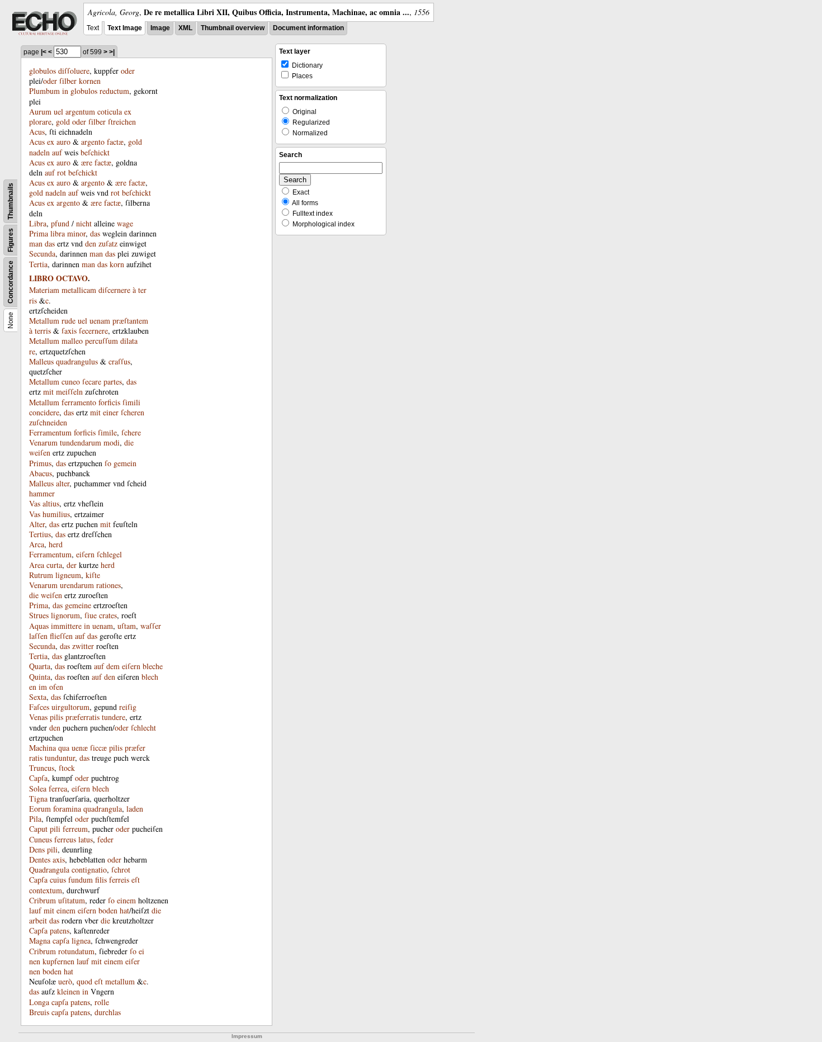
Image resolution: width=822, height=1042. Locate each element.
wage (125, 223)
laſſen (38, 636)
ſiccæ (98, 747)
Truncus (41, 767)
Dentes (39, 859)
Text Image (124, 28)
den (90, 243)
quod (84, 981)
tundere (113, 717)
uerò (65, 981)
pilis (56, 717)
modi (111, 442)
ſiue (90, 615)
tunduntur (60, 757)
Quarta (39, 666)
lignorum (65, 615)
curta (54, 565)
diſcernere (114, 290)
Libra (37, 223)
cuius (58, 879)
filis (101, 879)
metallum (120, 981)
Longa (39, 1002)
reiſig (127, 707)
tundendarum (80, 442)
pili (55, 828)
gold (63, 121)
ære (86, 162)
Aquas (39, 626)
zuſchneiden (48, 422)
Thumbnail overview (232, 28)
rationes (108, 585)
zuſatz (107, 243)
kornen (90, 80)
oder (128, 70)
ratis (35, 757)
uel (58, 111)
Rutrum (41, 575)
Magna (39, 940)
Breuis (39, 1012)
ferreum (75, 828)
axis (59, 859)
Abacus (40, 473)
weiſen (39, 452)
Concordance (11, 282)
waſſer (150, 626)
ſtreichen (122, 121)
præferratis (82, 717)
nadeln (39, 152)
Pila (35, 818)
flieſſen (61, 636)
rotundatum (76, 951)
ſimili (131, 402)
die (129, 442)
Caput (38, 828)
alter (62, 483)
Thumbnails (11, 201)
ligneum (68, 575)
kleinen (68, 991)
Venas (38, 717)
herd (56, 544)
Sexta (37, 696)
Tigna (38, 798)
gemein (125, 463)
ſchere (131, 432)
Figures (11, 240)
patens (59, 930)
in (65, 91)
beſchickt (95, 152)
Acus (37, 131)
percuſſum (101, 340)
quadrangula (102, 808)
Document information (308, 28)
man (35, 243)
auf (57, 152)
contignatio (89, 869)
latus (85, 839)
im (43, 686)
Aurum (40, 111)
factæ (115, 141)
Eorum (40, 808)
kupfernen (58, 961)
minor (76, 233)
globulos (42, 70)
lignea (81, 940)
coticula (109, 111)
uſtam (126, 626)
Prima (38, 233)
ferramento (79, 402)
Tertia (38, 264)
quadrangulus (77, 361)
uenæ (80, 747)
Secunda (42, 253)
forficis (109, 402)
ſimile (107, 432)
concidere (44, 412)
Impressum (247, 1036)
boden (107, 910)
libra (57, 233)
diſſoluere (73, 70)
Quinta (39, 676)
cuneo (71, 381)
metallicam (79, 290)
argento (93, 141)
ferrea (58, 788)
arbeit (38, 920)
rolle (102, 1002)
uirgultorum (70, 707)
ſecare (91, 381)
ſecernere (93, 330)
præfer (135, 747)
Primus (40, 463)
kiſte (93, 575)
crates (108, 615)
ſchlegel (109, 554)
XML (185, 28)
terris (43, 330)
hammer (42, 493)
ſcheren (132, 412)
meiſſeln (69, 391)
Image (160, 28)
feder (105, 839)
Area (36, 565)
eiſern (85, 554)
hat (124, 910)
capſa (61, 940)
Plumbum (44, 91)
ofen (56, 686)
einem (126, 900)
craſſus (119, 361)
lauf (35, 910)
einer (111, 412)
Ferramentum (50, 432)
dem (113, 666)
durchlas (108, 1012)
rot (61, 172)
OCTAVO (72, 278)
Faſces (39, 707)
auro (63, 141)
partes (112, 381)
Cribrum (42, 900)
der (72, 565)
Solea (37, 788)
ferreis (119, 879)
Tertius (40, 534)
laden (134, 808)
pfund (60, 223)
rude (68, 320)
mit (48, 391)
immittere (66, 626)
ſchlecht (143, 727)
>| (112, 52)
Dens (37, 849)
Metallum (44, 320)
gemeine (78, 605)
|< (43, 52)
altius (50, 503)
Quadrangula (49, 869)
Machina (42, 747)
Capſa (38, 778)
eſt (135, 879)
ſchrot (120, 869)
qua (63, 747)
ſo (108, 463)
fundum (80, 879)
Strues (39, 615)
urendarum (77, 585)
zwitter (83, 646)
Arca (36, 544)
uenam (99, 320)
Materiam (44, 290)
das (95, 233)
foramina (67, 808)
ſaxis (69, 330)
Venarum (43, 442)
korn (117, 264)
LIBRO (41, 278)
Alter (37, 524)
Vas (34, 503)
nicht (84, 223)
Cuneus (40, 839)
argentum (80, 111)
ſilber (68, 80)
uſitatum (71, 900)
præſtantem (130, 320)
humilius (56, 514)
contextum (45, 890)
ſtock (67, 767)
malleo (72, 340)
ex (50, 141)
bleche (153, 666)
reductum (114, 91)
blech (100, 788)
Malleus (41, 361)
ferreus (65, 839)
